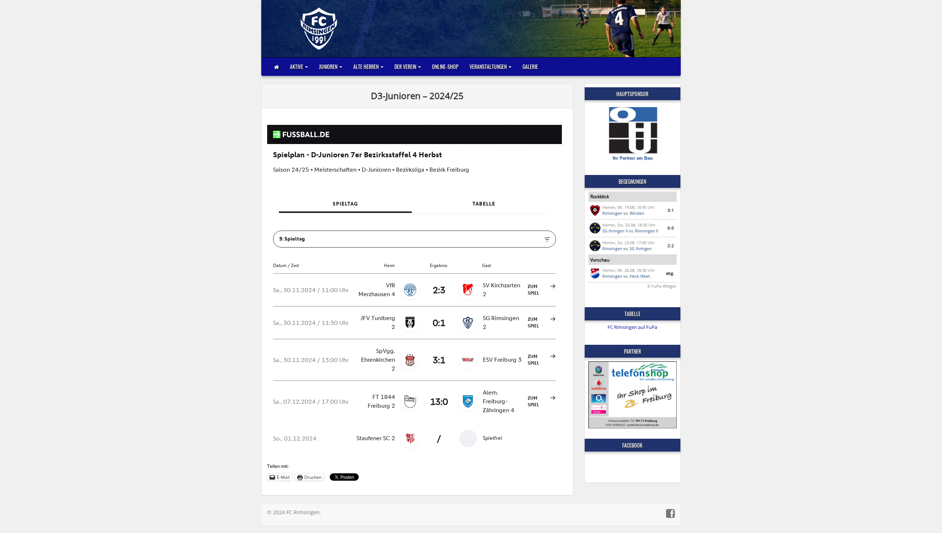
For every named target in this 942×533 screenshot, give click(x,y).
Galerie (530, 66)
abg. (670, 273)
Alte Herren (366, 66)
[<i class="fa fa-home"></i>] (276, 66)
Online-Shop (445, 66)
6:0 (670, 228)
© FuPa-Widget (661, 286)
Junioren (329, 66)
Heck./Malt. (640, 276)
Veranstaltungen (489, 66)
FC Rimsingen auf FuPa (632, 327)
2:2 (670, 245)
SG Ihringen (641, 248)
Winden (637, 213)
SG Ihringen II (615, 231)
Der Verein (405, 66)
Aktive (297, 66)
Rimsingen (612, 213)
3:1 (670, 210)
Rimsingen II (646, 231)
